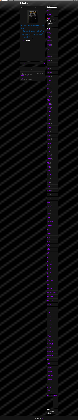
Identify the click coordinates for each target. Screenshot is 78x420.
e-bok (48, 308)
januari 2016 (48, 154)
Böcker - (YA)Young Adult (50, 264)
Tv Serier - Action (49, 367)
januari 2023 (48, 41)
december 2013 (49, 187)
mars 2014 (48, 183)
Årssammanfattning (49, 391)
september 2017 (49, 127)
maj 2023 (48, 36)
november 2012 (49, 205)
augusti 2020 (49, 80)
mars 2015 (48, 167)
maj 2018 (48, 116)
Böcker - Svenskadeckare (50, 303)
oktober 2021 (49, 61)
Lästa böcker (49, 11)
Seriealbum (48, 359)
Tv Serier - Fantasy (49, 371)
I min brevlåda (49, 331)
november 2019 (49, 92)
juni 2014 (48, 179)
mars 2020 (48, 87)
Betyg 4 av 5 (48, 249)
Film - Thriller (49, 327)
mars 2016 (48, 151)
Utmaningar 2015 (49, 386)
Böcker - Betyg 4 (49, 268)
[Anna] (49, 18)
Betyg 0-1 (48, 237)
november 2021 (49, 60)
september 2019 (49, 95)
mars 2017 (48, 135)
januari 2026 (48, 29)
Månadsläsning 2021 (50, 352)
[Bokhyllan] (48, 218)
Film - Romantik (49, 323)
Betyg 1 (48, 238)
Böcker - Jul (48, 284)
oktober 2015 (49, 158)
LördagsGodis (49, 336)
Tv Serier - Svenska (49, 379)
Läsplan (48, 335)
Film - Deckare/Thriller (50, 315)
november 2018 (49, 108)
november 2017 (49, 124)
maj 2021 (48, 68)
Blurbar (48, 253)
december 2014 (49, 171)
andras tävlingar (49, 233)
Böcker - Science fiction (50, 296)
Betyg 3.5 (48, 245)
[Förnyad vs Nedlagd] (50, 221)
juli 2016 (48, 146)
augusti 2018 (49, 112)
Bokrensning (48, 257)
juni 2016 (48, 147)
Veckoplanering (49, 390)
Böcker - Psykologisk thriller (50, 293)
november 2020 (49, 76)
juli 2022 (48, 49)
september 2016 (49, 143)
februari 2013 (49, 201)
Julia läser (48, 332)
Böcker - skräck (49, 297)
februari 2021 (49, 72)
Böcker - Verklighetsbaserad (50, 307)
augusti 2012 (49, 209)
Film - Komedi (49, 320)
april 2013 (48, 198)
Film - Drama (49, 316)
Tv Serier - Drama (49, 370)
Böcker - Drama (49, 272)
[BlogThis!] (27, 40)
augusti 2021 (49, 64)
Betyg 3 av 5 (48, 244)
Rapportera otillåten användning (52, 395)
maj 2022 (48, 52)
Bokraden (24, 3)
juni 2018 (48, 115)
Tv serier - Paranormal (50, 374)
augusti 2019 (49, 96)
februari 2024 (49, 32)
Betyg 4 (48, 248)
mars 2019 (48, 103)
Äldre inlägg (43, 63)
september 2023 (49, 33)
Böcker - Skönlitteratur (50, 300)
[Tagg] (48, 226)
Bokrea (48, 256)
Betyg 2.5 (48, 241)
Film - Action (48, 312)
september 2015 (49, 159)
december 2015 (49, 155)
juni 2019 (48, 99)
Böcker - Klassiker (49, 285)
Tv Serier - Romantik (50, 375)
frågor (48, 328)
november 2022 (49, 44)
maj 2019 (48, 100)
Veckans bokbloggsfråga (50, 387)
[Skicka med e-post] (26, 40)
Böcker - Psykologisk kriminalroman (51, 292)
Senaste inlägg (23, 63)
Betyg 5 (48, 252)
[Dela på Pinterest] (29, 40)
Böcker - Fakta (49, 276)
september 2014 (49, 175)
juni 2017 (48, 131)
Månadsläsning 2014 (50, 343)
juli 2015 (48, 162)
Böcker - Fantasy (49, 277)
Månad (48, 339)
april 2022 (48, 53)
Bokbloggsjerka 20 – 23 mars (24, 75)
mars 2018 (48, 119)
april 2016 (48, 150)
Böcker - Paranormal (50, 289)
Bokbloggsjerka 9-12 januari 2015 (25, 78)
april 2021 (48, 69)
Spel (47, 360)
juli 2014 (48, 178)
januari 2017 (48, 138)
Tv (47, 364)
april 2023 (48, 37)
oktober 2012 (49, 206)
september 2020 (49, 79)
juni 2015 (48, 163)
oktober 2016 (49, 142)
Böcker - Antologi (49, 265)
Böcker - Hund (49, 281)
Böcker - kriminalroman (50, 261)
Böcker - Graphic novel (50, 280)
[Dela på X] (28, 40)
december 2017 (49, 123)
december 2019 (49, 91)
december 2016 (49, 139)
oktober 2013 (49, 190)
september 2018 (49, 111)
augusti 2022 (49, 48)
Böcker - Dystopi (49, 273)
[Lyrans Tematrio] (49, 222)
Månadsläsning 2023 (50, 355)
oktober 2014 (49, 174)
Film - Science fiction (50, 324)
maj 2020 (48, 84)
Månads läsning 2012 (50, 340)
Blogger (42, 418)
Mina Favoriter (49, 14)
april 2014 (48, 182)
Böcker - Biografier (49, 269)
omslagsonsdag (49, 356)
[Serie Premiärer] (49, 225)
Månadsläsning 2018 (50, 348)
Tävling (48, 383)
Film (47, 311)
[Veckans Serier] (49, 229)
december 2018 (49, 107)
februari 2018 (49, 120)
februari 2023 (49, 40)
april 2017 (48, 134)
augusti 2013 (49, 193)
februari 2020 (49, 88)
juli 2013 (48, 194)
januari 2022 (48, 57)
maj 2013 (48, 197)
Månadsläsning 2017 (50, 347)
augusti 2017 (49, 128)
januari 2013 (48, 202)
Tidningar (48, 363)
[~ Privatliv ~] (48, 217)
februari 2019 (49, 104)
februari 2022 (49, 56)
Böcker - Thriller (49, 260)
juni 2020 (48, 83)
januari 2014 (48, 186)
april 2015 (48, 166)
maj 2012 (48, 213)
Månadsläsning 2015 (50, 344)
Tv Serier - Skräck (49, 378)
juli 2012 (48, 210)
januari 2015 (48, 170)
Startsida (33, 63)
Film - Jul (48, 319)
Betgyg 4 (48, 234)
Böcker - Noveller (49, 288)
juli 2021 (48, 65)
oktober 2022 (49, 45)
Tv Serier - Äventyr (49, 382)
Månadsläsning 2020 (50, 351)
